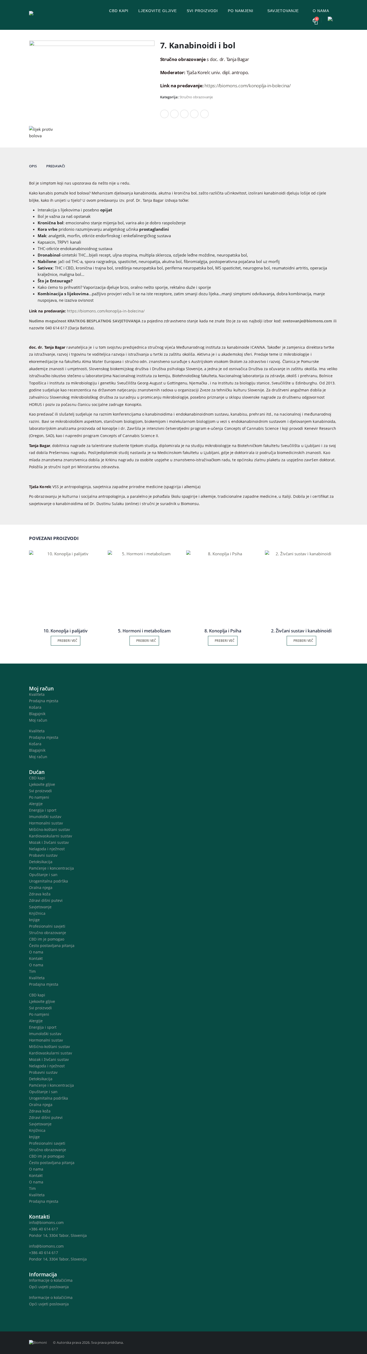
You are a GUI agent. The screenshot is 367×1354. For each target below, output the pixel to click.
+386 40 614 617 (43, 1228)
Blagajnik (37, 713)
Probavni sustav (43, 855)
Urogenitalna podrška (48, 881)
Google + (194, 114)
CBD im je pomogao (46, 939)
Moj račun (38, 720)
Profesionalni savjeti (47, 926)
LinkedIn (184, 114)
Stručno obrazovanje (196, 97)
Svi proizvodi (202, 11)
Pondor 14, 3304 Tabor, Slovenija (58, 1235)
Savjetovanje (283, 11)
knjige (34, 919)
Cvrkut (174, 114)
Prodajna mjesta (43, 700)
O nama (321, 11)
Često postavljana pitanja (51, 945)
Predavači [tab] (55, 166)
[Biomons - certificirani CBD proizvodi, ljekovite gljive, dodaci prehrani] (62, 15)
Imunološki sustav (45, 816)
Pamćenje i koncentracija (51, 868)
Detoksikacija (40, 861)
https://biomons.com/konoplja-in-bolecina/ (247, 85)
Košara (35, 707)
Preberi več (67, 640)
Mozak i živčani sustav (49, 842)
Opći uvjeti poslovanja (49, 1286)
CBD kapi (118, 11)
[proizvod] (65, 587)
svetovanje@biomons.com (307, 320)
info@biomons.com (46, 1222)
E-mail (204, 114)
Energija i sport (42, 810)
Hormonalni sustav (46, 823)
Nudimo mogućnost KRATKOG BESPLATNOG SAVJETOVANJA (85, 320)
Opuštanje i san (43, 874)
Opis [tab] (33, 166)
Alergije (36, 803)
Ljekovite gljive (157, 11)
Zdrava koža (40, 893)
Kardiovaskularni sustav (50, 835)
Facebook (164, 114)
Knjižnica (37, 913)
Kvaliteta (37, 694)
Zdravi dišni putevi (46, 900)
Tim (32, 971)
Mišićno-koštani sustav (49, 829)
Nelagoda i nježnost (47, 848)
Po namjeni (240, 11)
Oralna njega (40, 887)
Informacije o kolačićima (51, 1280)
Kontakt (36, 958)
